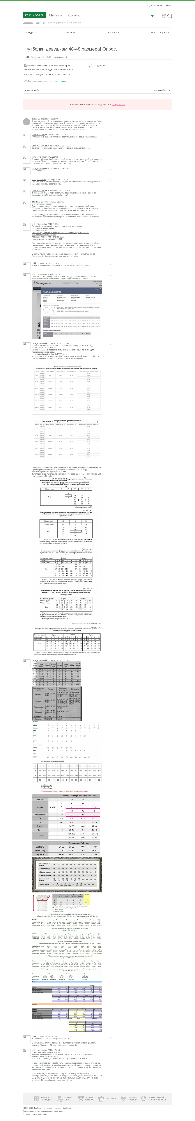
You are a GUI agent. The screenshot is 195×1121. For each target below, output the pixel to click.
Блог (37, 23)
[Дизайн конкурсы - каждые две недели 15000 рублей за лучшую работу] (34, 1098)
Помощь (168, 5)
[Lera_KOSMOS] (26, 138)
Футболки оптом (154, 5)
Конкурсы (30, 32)
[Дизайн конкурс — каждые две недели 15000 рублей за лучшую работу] (77, 1098)
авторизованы (118, 105)
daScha (35, 202)
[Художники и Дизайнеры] (56, 1098)
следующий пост (161, 90)
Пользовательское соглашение (35, 1114)
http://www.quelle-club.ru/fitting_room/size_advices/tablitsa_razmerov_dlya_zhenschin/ (60, 231)
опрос (54, 81)
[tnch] (26, 227)
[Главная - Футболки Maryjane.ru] (34, 15)
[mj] (26, 266)
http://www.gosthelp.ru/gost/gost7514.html (49, 472)
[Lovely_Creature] (26, 183)
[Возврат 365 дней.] (162, 1098)
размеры (62, 81)
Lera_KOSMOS (38, 135)
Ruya (34, 157)
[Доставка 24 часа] (141, 1098)
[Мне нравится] (152, 16)
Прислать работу (160, 32)
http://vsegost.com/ (39, 354)
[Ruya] (26, 160)
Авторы (70, 32)
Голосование (113, 32)
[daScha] (26, 205)
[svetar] (26, 122)
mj (43, 23)
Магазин (55, 15)
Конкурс (74, 15)
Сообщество (28, 23)
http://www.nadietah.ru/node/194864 (47, 239)
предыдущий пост (34, 90)
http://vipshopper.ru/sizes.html (44, 235)
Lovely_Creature (39, 180)
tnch (33, 224)
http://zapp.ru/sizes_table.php (44, 237)
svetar (34, 119)
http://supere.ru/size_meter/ (43, 228)
